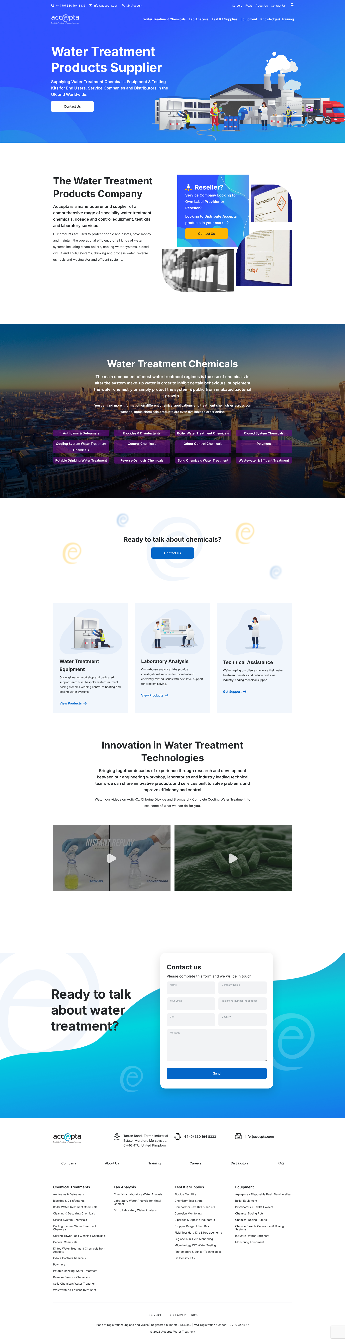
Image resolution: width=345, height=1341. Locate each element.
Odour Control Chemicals (203, 444)
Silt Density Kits (184, 1258)
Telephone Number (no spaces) (239, 1000)
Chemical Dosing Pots (249, 1213)
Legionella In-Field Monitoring (193, 1239)
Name (173, 984)
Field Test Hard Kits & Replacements (198, 1232)
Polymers (264, 444)
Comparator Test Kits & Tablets (194, 1207)
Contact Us (72, 106)
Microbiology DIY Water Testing (195, 1245)
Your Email (176, 1000)
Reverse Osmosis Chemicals (142, 460)
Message (175, 1032)
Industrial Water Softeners (252, 1235)
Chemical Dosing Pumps (251, 1219)
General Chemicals (142, 444)
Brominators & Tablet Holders (254, 1207)
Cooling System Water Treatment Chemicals (81, 447)
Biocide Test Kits (185, 1194)
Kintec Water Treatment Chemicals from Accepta (79, 1250)
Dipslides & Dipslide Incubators (194, 1219)
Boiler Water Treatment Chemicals (203, 433)
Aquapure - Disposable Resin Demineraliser (263, 1194)
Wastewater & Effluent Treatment (264, 460)
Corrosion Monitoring (188, 1213)
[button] (111, 863)
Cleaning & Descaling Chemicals (74, 1213)
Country (226, 1016)
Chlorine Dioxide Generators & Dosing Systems (259, 1228)
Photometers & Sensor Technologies (197, 1251)
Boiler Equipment (246, 1200)
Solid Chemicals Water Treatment (203, 460)
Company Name (231, 984)
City (172, 1016)
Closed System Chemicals (264, 433)
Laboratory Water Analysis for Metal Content (137, 1202)
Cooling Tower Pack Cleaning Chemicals (79, 1235)
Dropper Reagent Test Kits (191, 1226)
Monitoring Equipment (249, 1242)
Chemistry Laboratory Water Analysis (138, 1194)
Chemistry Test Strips (188, 1200)
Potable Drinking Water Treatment (81, 460)
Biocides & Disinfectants (142, 433)
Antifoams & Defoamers (81, 433)
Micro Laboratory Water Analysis (135, 1210)
